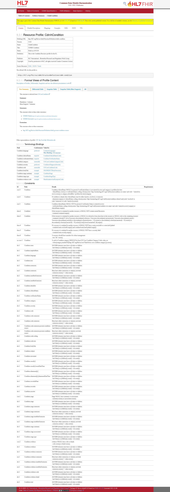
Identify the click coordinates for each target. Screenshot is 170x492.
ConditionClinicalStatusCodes (52, 156)
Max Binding (48, 153)
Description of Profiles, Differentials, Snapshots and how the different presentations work (43, 83)
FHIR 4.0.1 (98, 488)
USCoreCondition (43, 94)
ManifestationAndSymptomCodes (54, 179)
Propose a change (77, 490)
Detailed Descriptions (33, 28)
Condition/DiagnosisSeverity (52, 165)
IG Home (21, 11)
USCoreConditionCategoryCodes (53, 162)
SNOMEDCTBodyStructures (52, 170)
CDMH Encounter (41, 119)
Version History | (47, 490)
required (36, 156)
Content (21, 28)
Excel (42, 140)
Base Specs (77, 11)
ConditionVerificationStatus (52, 159)
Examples (57, 28)
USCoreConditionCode (50, 167)
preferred (36, 151)
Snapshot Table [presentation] (52, 89)
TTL (81, 28)
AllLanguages (57, 153)
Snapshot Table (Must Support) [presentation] (70, 89)
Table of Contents (33, 11)
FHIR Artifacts (64, 11)
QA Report (37, 490)
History (87, 11)
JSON (74, 28)
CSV (37, 140)
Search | (56, 490)
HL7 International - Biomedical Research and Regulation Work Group (47, 488)
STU (66, 21)
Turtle (39, 66)
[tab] (24, 89)
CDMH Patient (40, 116)
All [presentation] (85, 89)
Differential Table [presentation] (37, 89)
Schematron (50, 140)
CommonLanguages (49, 151)
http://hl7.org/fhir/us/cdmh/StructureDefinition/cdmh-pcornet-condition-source (46, 130)
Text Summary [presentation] (24, 89)
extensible (37, 162)
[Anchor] (65, 34)
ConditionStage (48, 173)
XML (66, 28)
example (36, 170)
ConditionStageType (50, 176)
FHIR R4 (80, 21)
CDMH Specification (49, 11)
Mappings (47, 28)
